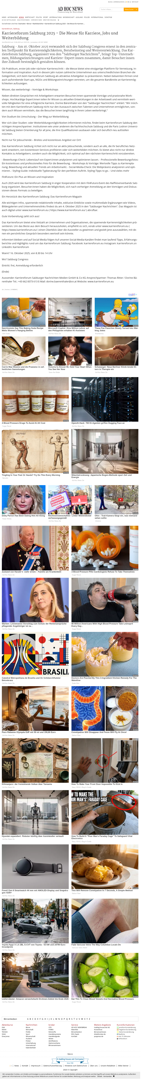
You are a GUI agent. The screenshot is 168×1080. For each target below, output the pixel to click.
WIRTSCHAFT (30, 17)
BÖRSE (21, 17)
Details (99, 1076)
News (16, 1065)
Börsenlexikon (10, 1019)
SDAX (4, 1034)
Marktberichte (38, 24)
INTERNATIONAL (97, 17)
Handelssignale (54, 1036)
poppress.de (98, 1036)
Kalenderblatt (31, 1048)
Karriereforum (7, 29)
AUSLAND (79, 17)
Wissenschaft (30, 1036)
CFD (50, 1027)
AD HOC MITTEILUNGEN (9, 20)
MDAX (4, 1029)
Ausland (29, 1038)
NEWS (4, 17)
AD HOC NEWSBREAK (79, 1027)
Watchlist (74, 1029)
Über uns (94, 1065)
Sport (28, 1034)
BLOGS (110, 2)
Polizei (28, 1041)
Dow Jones (5, 1036)
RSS (128, 2)
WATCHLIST (135, 2)
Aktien (51, 1038)
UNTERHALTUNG (55, 17)
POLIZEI (87, 17)
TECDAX (5, 1032)
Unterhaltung (31, 1043)
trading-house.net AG (102, 1027)
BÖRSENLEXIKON (119, 2)
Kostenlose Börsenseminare (100, 1030)
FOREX (51, 1029)
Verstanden (107, 1076)
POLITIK (39, 17)
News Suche (129, 9)
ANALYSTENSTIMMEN (23, 20)
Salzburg (16, 29)
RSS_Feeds (75, 1034)
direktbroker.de (100, 1034)
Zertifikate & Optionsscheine (54, 1042)
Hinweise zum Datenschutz (76, 1065)
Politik (28, 1032)
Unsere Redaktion (108, 1065)
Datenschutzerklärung (52, 1065)
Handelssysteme (55, 1034)
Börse (29, 24)
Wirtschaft (29, 1029)
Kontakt (74, 1036)
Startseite (21, 24)
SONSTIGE (108, 17)
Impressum (35, 1065)
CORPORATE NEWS (36, 20)
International (30, 1045)
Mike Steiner (123, 1065)
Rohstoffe (52, 1032)
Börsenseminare (55, 1045)
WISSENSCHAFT (68, 17)
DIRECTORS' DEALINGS (49, 20)
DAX (3, 1027)
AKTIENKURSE (13, 17)
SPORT (45, 17)
